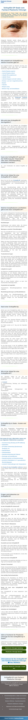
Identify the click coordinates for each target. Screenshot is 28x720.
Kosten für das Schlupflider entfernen (13, 467)
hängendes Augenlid (21, 97)
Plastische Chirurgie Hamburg (14, 648)
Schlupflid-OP (16, 180)
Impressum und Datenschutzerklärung (15, 706)
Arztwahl (5, 382)
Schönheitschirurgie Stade (15, 709)
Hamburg (16, 718)
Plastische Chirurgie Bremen (14, 651)
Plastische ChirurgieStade (6, 2)
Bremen (21, 718)
